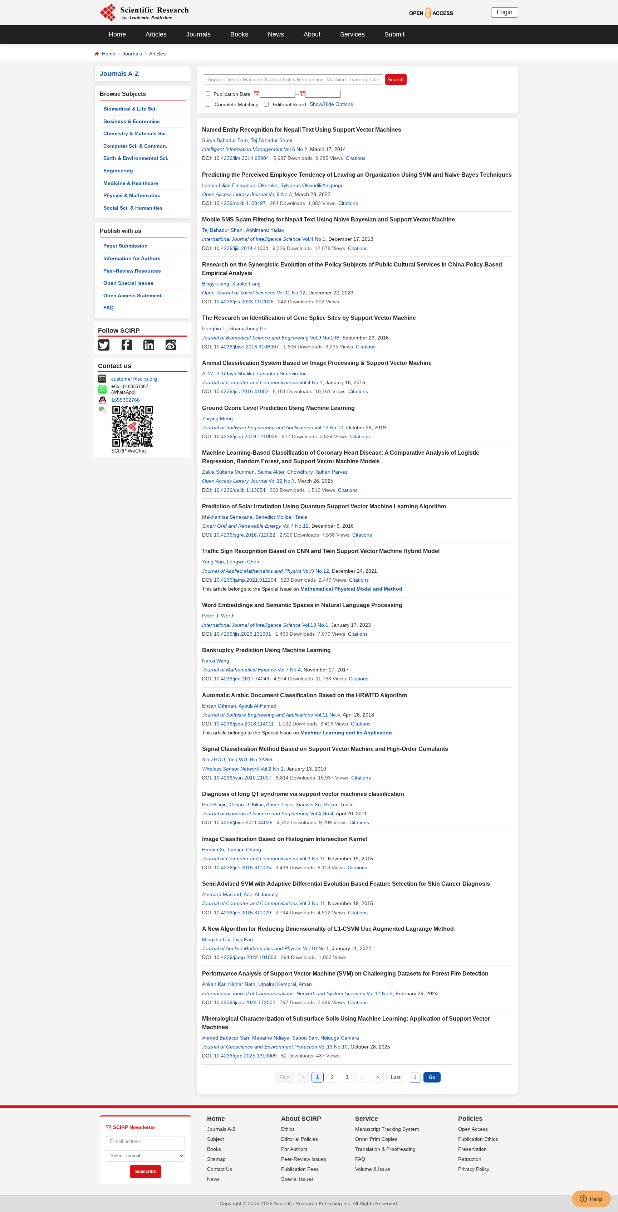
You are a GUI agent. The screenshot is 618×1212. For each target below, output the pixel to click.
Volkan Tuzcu (339, 804)
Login (504, 12)
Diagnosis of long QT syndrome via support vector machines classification (303, 794)
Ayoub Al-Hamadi (258, 706)
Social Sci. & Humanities (133, 208)
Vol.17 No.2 (380, 993)
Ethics (288, 1129)
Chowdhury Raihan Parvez (317, 472)
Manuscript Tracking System (387, 1129)
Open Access (473, 1129)
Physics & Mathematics (131, 195)
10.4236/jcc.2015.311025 (242, 867)
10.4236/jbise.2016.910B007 (246, 347)
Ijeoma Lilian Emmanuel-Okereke (240, 185)
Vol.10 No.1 (316, 948)
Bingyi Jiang (215, 284)
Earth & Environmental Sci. (135, 158)
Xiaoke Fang (246, 284)
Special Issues (297, 1179)
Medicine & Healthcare (130, 183)
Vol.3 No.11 (312, 858)
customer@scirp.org (134, 379)
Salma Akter (271, 472)
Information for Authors (132, 258)
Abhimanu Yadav (265, 230)
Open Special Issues (128, 283)
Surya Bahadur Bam (225, 140)
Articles (156, 34)
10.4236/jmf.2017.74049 (241, 678)
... (362, 1077)
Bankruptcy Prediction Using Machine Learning (266, 650)
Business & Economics (131, 121)
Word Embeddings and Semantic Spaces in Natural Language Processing (302, 605)
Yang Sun (213, 562)
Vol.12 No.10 (328, 427)
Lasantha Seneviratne (282, 373)
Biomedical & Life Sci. (130, 109)
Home (117, 34)
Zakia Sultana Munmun (228, 472)
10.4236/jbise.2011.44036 (243, 822)
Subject (215, 1139)
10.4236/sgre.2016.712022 (244, 535)
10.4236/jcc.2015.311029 (242, 912)
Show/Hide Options (331, 104)
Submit (394, 34)
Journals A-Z (221, 1129)
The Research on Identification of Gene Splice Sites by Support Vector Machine (309, 318)
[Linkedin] (148, 344)
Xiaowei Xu (308, 804)
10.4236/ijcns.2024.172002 (244, 1002)
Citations (356, 158)
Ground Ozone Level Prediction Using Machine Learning (278, 408)
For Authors (294, 1149)
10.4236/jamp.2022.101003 (245, 957)
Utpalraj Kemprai (277, 984)
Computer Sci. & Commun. (135, 146)
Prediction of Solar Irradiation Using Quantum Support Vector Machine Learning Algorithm (324, 506)
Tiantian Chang (244, 849)
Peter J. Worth (218, 616)
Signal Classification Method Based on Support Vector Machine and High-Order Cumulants (325, 749)
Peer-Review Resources (132, 271)
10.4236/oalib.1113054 (239, 490)
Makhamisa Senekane (227, 517)
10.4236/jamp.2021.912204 (245, 580)
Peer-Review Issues (303, 1159)
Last (396, 1077)
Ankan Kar (213, 984)
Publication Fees (300, 1169)
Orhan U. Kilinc (247, 804)
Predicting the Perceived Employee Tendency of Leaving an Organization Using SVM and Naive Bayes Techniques (357, 175)
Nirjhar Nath (241, 984)
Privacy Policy (473, 1169)
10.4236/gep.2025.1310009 (245, 1056)
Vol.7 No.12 (296, 526)
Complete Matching (237, 104)
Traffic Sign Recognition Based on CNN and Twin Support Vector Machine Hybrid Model (321, 551)
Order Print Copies (376, 1139)
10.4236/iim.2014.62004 (241, 158)
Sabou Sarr (305, 1038)
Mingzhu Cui (216, 939)
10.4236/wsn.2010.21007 (242, 778)
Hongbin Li (214, 328)
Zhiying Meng (217, 418)
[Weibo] (171, 344)
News (276, 34)
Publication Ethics (478, 1139)
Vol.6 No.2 (295, 149)
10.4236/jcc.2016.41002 (241, 391)
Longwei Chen (243, 562)
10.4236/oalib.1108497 (240, 203)
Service (366, 1118)
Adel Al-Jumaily (261, 894)
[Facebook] (127, 344)
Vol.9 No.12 (316, 571)
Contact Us (219, 1169)
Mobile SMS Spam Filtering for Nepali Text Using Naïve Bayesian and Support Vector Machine (328, 219)
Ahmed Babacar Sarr (225, 1038)
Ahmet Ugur (279, 804)
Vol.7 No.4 (289, 670)
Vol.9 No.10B (324, 338)
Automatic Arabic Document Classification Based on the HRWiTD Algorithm (304, 695)
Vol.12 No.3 (282, 481)
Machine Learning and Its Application (346, 732)
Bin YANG (261, 759)
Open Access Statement (132, 295)
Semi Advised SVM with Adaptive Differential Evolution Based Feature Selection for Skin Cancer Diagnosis (346, 884)
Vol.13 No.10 (333, 1047)
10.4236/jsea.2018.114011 (244, 724)
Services (352, 34)
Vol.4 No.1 (313, 239)
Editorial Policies (299, 1139)
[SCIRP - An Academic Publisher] (144, 12)
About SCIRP (301, 1118)
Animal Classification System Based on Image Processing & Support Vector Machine (317, 363)
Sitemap (216, 1159)
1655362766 (125, 400)
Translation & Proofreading (385, 1149)
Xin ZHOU (213, 759)
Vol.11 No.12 (291, 292)
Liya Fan (243, 939)
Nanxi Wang (215, 661)
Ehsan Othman (219, 706)
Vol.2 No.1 (272, 769)
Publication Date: (232, 94)
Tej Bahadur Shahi (271, 140)
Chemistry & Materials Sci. (135, 133)
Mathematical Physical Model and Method (351, 589)
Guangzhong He (247, 328)
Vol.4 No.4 (321, 813)
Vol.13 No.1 (315, 625)
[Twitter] (103, 344)
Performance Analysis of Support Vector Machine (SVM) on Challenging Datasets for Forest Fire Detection (345, 974)
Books (239, 34)
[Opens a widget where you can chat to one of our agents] (591, 1199)
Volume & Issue (372, 1169)
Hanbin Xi (213, 849)
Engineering (118, 171)
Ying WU (237, 759)
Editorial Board (289, 104)
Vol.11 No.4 (327, 715)
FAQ (108, 308)
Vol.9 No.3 (280, 194)
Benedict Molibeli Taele (281, 517)
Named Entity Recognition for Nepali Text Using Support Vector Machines (301, 130)
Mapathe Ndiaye (270, 1038)
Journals (198, 34)
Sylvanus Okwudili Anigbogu (312, 185)
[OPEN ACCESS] (431, 12)
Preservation (472, 1149)
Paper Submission (125, 246)
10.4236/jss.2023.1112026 (244, 301)
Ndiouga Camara (339, 1038)
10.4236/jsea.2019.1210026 (246, 436)
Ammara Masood (221, 894)
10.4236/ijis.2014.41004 (241, 248)
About (312, 34)
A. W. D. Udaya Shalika (228, 373)
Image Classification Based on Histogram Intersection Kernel (284, 839)
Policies (470, 1118)
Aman (305, 984)
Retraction (469, 1159)
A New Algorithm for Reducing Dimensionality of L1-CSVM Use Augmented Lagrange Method (328, 929)
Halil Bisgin (214, 804)
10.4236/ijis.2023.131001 (242, 634)
